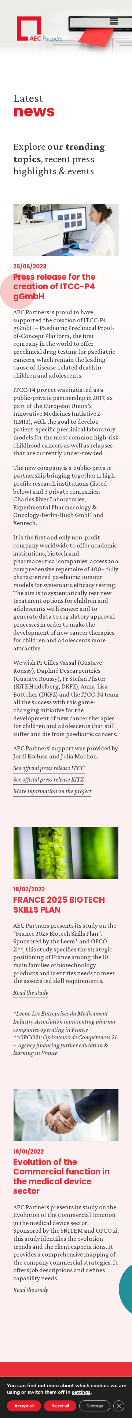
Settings (95, 1406)
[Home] (39, 28)
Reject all (60, 1406)
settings (81, 1392)
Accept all (24, 1406)
